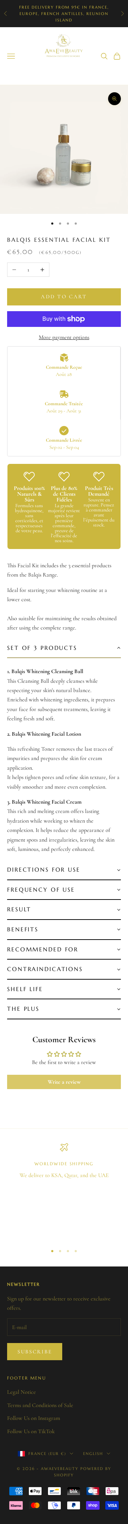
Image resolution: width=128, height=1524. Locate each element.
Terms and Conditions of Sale (40, 1405)
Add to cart (64, 296)
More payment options (64, 337)
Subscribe (34, 1351)
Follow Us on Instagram (33, 1418)
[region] (64, 1191)
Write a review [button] (64, 1082)
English (93, 1453)
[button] (64, 648)
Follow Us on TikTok (31, 1431)
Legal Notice (21, 1392)
